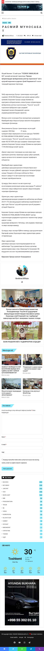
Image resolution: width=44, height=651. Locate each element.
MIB (9, 22)
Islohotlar (7, 518)
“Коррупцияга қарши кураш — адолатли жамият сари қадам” (32, 369)
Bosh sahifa (7, 18)
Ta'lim (5, 505)
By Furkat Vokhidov (36, 634)
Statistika (6, 530)
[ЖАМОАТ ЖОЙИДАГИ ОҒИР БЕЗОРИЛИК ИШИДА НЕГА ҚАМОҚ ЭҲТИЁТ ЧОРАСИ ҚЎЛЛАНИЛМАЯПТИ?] (11, 359)
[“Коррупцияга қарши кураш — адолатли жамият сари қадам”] (32, 359)
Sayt (3, 452)
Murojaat (6, 495)
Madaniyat (6, 527)
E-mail (4, 444)
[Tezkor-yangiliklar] (22, 7)
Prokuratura (7, 501)
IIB (3, 508)
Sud (4, 492)
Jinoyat (5, 488)
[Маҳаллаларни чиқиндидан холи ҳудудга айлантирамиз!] (11, 383)
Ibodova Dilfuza (9, 35)
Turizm (5, 534)
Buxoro (14, 18)
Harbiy (5, 521)
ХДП (4, 537)
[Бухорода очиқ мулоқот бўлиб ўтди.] (32, 383)
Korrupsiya (7, 514)
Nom (4, 437)
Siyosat (5, 524)
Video (5, 511)
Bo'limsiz (6, 485)
